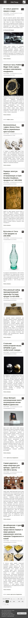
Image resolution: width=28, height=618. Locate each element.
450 (22, 601)
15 (23, 9)
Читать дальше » (7, 58)
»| (7, 604)
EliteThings (14, 2)
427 (10, 601)
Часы (13, 75)
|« (11, 598)
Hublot (8, 119)
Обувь (13, 135)
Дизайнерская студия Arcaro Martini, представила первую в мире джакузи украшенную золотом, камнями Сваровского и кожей (13, 532)
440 (19, 601)
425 (4, 601)
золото (11, 119)
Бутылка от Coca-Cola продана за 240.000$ (10, 233)
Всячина (14, 184)
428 (14, 601)
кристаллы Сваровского (12, 457)
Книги (13, 408)
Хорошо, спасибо (22, 613)
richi (8, 13)
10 (18, 598)
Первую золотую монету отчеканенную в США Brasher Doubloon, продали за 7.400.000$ (12, 175)
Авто (13, 14)
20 (21, 598)
